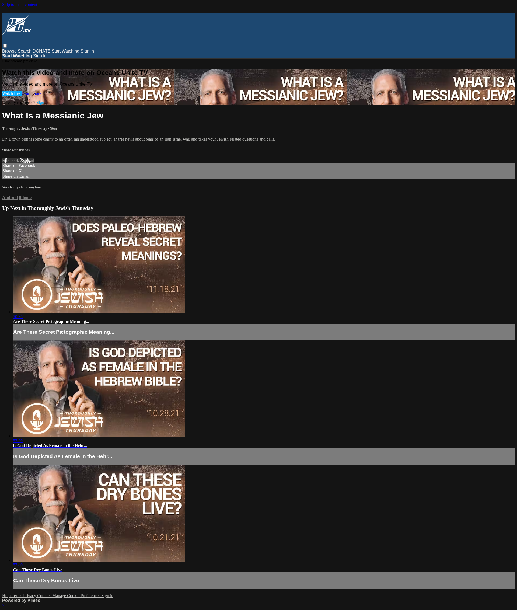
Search (25, 51)
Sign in (87, 51)
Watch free (12, 93)
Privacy (30, 595)
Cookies (44, 595)
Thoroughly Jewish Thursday (25, 129)
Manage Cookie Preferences (76, 595)
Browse (10, 51)
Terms (17, 595)
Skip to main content (19, 4)
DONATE (42, 51)
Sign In (40, 56)
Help (7, 595)
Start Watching (66, 51)
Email (29, 160)
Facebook (11, 160)
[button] (5, 46)
